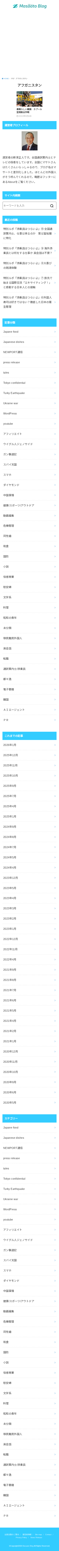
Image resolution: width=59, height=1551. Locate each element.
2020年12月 (10, 1051)
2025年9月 (9, 785)
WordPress (10, 413)
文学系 (7, 597)
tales (6, 372)
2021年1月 (9, 1041)
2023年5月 (9, 888)
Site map (38, 1534)
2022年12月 (10, 939)
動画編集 (8, 515)
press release (11, 362)
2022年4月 (9, 959)
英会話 (7, 648)
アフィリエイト (12, 433)
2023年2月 (9, 918)
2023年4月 (9, 898)
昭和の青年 (10, 617)
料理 (6, 607)
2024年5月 (9, 857)
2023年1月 (9, 928)
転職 (6, 658)
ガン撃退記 (10, 454)
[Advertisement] (29, 45)
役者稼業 (8, 576)
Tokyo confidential (14, 382)
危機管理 (8, 525)
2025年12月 (10, 755)
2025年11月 (10, 765)
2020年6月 (9, 1092)
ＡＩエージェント (14, 709)
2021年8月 (9, 979)
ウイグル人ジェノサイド (18, 444)
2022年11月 (10, 949)
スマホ (7, 474)
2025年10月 (10, 775)
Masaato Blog (27, 1546)
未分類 (7, 628)
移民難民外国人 (12, 638)
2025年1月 (9, 816)
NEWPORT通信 (13, 352)
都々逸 (7, 679)
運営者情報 (26, 1534)
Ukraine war (10, 403)
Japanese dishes (13, 341)
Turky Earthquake (14, 393)
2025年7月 (9, 796)
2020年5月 (9, 1102)
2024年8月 (9, 836)
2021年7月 (9, 990)
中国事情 (8, 495)
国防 (6, 556)
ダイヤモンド (11, 485)
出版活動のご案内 (12, 1534)
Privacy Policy (21, 1537)
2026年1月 (9, 744)
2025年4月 (9, 806)
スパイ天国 (10, 464)
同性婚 (7, 535)
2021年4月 (9, 1020)
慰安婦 (7, 587)
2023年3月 (9, 908)
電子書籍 (8, 689)
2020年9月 (9, 1082)
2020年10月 (10, 1071)
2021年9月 (9, 969)
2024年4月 (9, 867)
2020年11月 (10, 1061)
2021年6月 (9, 1000)
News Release (36, 1537)
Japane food (11, 331)
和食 (6, 546)
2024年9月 (9, 826)
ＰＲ (6, 720)
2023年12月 (10, 877)
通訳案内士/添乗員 (14, 668)
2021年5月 (9, 1010)
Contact (48, 1534)
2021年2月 (9, 1031)
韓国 (6, 699)
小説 (6, 566)
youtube (8, 423)
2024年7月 (9, 847)
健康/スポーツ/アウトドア (18, 505)
